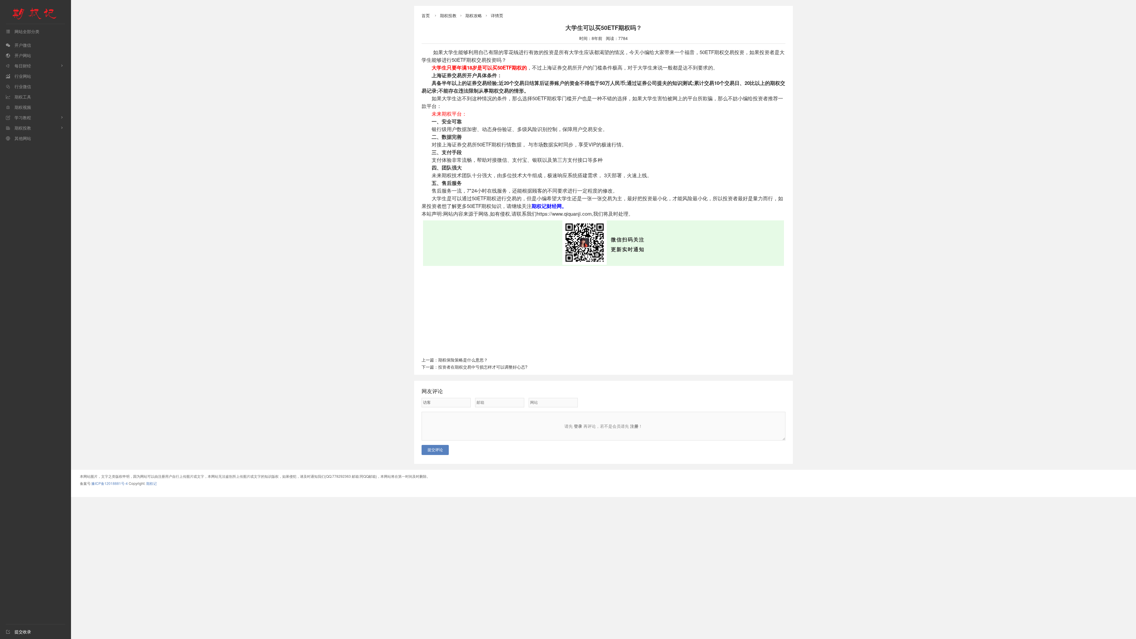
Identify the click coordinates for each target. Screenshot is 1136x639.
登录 (578, 426)
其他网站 (18, 138)
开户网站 (18, 55)
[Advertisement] (603, 310)
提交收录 (18, 632)
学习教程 (18, 117)
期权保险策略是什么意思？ (463, 360)
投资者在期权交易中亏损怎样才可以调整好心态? (482, 367)
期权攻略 (473, 15)
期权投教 (18, 128)
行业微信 (18, 86)
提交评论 (435, 450)
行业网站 (18, 76)
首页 (426, 15)
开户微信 (18, 45)
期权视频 (18, 107)
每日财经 (18, 66)
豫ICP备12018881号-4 (110, 483)
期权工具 (18, 97)
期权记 (151, 483)
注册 (634, 426)
